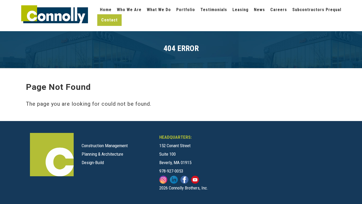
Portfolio (185, 9)
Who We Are (129, 9)
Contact (109, 19)
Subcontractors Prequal (316, 9)
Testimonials (213, 9)
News (259, 9)
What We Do (159, 9)
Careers (278, 9)
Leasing (240, 9)
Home (106, 9)
